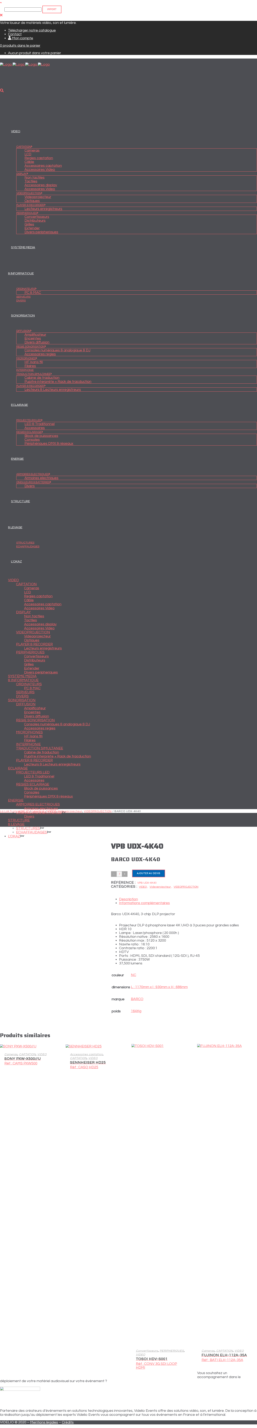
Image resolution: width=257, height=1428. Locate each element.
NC (133, 975)
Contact (15, 34)
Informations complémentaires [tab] (144, 903)
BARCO (137, 999)
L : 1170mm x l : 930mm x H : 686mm (159, 987)
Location (38, 811)
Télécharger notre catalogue (32, 30)
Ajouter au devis (148, 873)
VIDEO (52, 811)
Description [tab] (128, 899)
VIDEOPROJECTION (98, 811)
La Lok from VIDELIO (14, 811)
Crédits (68, 1422)
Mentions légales (44, 1422)
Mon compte (22, 38)
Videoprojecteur (70, 811)
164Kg (136, 1011)
